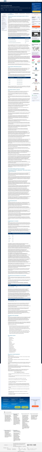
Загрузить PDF (36, 14)
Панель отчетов (22, 13)
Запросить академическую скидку (25, 407)
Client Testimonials (24, 449)
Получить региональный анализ (17, 407)
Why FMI (24, 448)
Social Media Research (14, 449)
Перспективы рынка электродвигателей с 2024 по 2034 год (4, 17)
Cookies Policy (28, 449)
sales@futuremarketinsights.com (18, 446)
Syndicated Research (9, 448)
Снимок (11, 13)
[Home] (1, 2)
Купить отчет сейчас (36, 26)
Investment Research (9, 449)
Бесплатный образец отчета (36, 11)
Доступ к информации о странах (36, 56)
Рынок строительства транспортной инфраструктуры (16, 414)
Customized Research (14, 448)
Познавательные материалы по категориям (3, 29)
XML (34, 449)
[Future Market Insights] (5, 1)
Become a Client (20, 449)
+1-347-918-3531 (24, 446)
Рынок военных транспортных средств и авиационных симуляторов (16, 431)
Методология (28, 13)
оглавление (16, 13)
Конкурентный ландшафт (4, 30)
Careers (22, 448)
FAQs (31, 449)
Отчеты (3, 2)
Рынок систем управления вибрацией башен (8, 430)
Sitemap (33, 449)
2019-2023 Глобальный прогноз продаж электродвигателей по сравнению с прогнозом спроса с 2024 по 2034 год (4, 23)
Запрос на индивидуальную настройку (36, 41)
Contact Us (20, 450)
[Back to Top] (40, 446)
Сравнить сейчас (39, 17)
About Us (19, 448)
